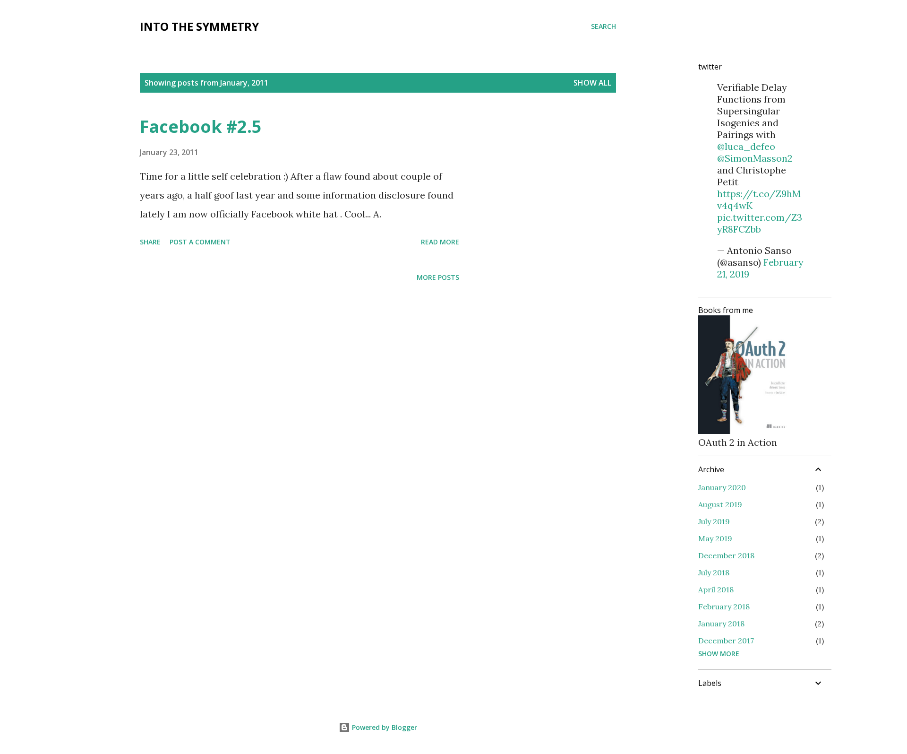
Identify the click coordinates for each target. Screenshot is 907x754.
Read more (440, 241)
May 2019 (715, 538)
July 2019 (714, 521)
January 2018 (721, 623)
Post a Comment (200, 241)
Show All (592, 83)
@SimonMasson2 (755, 158)
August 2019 (720, 504)
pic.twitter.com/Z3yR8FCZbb (759, 223)
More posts (438, 277)
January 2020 (722, 487)
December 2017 (726, 640)
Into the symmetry (199, 26)
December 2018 (726, 555)
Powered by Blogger (383, 727)
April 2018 (716, 589)
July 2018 (713, 572)
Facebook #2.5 (201, 126)
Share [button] (150, 241)
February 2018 (724, 606)
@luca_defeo (746, 146)
